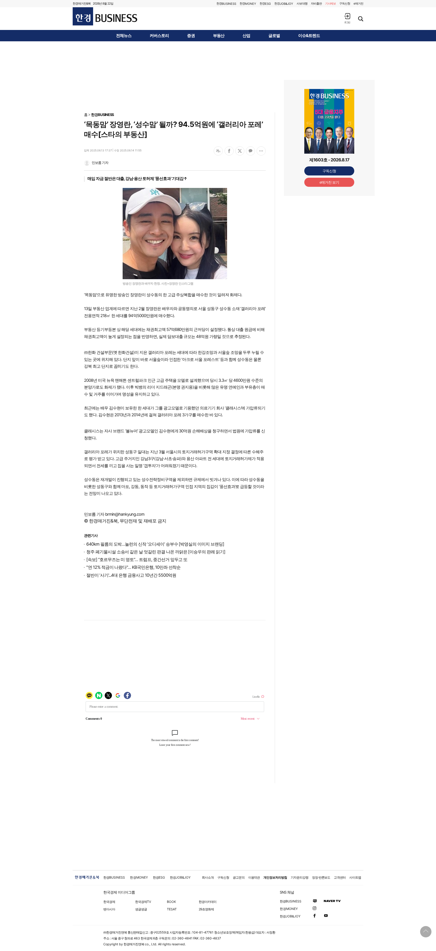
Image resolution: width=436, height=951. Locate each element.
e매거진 (358, 3)
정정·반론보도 (321, 877)
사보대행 (302, 3)
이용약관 (254, 877)
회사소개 (208, 877)
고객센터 (340, 877)
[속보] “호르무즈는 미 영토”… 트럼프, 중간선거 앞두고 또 (136, 559)
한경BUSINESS (102, 114)
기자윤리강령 (299, 877)
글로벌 (274, 35)
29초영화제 (206, 909)
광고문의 (239, 877)
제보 (330, 3)
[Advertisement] (218, 76)
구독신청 (344, 3)
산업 (246, 35)
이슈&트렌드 (309, 35)
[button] (347, 18)
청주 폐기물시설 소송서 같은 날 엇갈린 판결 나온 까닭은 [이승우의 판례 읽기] (155, 551)
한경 (226, 3)
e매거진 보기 (329, 182)
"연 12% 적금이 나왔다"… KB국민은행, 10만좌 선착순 (133, 567)
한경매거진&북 (82, 3)
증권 (191, 35)
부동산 (219, 35)
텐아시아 (109, 909)
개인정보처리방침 (275, 877)
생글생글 (141, 909)
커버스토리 (159, 35)
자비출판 (316, 3)
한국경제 (109, 902)
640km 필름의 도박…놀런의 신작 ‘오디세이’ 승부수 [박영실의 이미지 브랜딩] (155, 544)
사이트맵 (355, 877)
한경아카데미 (207, 902)
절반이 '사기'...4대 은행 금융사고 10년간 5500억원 (131, 575)
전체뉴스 (123, 35)
